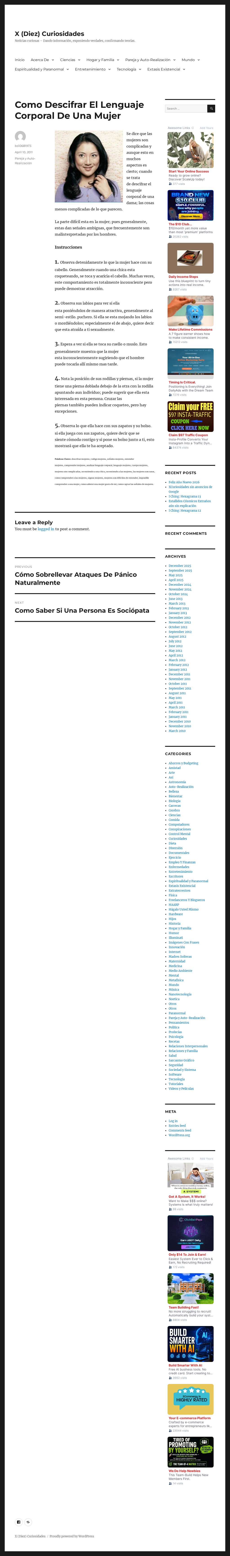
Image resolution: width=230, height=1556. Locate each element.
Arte (172, 773)
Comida (174, 820)
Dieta (172, 843)
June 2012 (176, 646)
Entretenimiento (90, 69)
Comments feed (180, 1130)
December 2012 (180, 618)
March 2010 (177, 731)
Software (175, 1074)
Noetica (174, 999)
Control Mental (179, 834)
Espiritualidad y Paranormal (39, 69)
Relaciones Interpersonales (188, 1046)
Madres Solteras (180, 957)
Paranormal (177, 1013)
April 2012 (176, 655)
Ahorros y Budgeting (183, 763)
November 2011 (179, 679)
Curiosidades (178, 839)
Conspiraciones (180, 829)
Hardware (176, 914)
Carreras (175, 806)
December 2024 (180, 585)
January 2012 (178, 670)
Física (173, 895)
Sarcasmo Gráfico (181, 1060)
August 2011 (177, 693)
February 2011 (178, 712)
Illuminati (176, 938)
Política (174, 1027)
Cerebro (174, 810)
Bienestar (175, 796)
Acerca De (40, 60)
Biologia (174, 801)
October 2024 (178, 594)
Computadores (179, 825)
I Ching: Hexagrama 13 (185, 496)
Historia (174, 924)
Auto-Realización (181, 787)
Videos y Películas (181, 1089)
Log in (173, 1121)
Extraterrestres (179, 891)
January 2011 (178, 717)
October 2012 (178, 627)
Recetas (174, 1041)
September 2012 (180, 632)
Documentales (179, 853)
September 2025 (180, 570)
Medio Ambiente (180, 971)
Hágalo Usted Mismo (184, 909)
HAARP (174, 905)
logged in (46, 529)
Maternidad (177, 961)
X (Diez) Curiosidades (49, 34)
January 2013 (178, 613)
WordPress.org (179, 1135)
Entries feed (177, 1126)
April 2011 (176, 703)
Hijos (172, 919)
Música (174, 990)
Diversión (176, 848)
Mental (174, 975)
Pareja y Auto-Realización (147, 60)
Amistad (175, 768)
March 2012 (177, 660)
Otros (173, 1004)
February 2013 (179, 608)
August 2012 (177, 637)
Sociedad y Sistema (182, 1070)
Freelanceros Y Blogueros (187, 900)
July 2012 (175, 641)
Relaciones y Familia (183, 1051)
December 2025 (180, 566)
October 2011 (178, 684)
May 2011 (175, 698)
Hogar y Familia (100, 60)
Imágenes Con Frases (184, 942)
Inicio (19, 60)
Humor (174, 933)
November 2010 (180, 726)
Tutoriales (176, 1084)
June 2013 (175, 599)
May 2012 (175, 651)
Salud (173, 1056)
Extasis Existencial (163, 69)
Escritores (176, 876)
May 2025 (176, 575)
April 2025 (176, 580)
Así (171, 777)
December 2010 (180, 721)
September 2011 (180, 688)
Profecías (175, 1032)
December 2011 (179, 674)
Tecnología (126, 69)
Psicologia (176, 1037)
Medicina (175, 966)
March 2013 (177, 604)
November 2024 (180, 589)
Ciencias (67, 60)
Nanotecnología (180, 994)
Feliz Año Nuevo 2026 (184, 482)
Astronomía (177, 782)
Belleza (174, 791)
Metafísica (176, 980)
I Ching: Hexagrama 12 (185, 511)
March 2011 (177, 707)
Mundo (188, 60)
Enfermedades (179, 867)
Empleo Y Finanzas (182, 862)
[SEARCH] (211, 109)
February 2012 (179, 665)
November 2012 (180, 622)
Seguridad (176, 1065)
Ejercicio (175, 858)
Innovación (177, 947)
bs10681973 (23, 146)
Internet (175, 952)
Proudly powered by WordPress (72, 1536)
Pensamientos (179, 1023)
